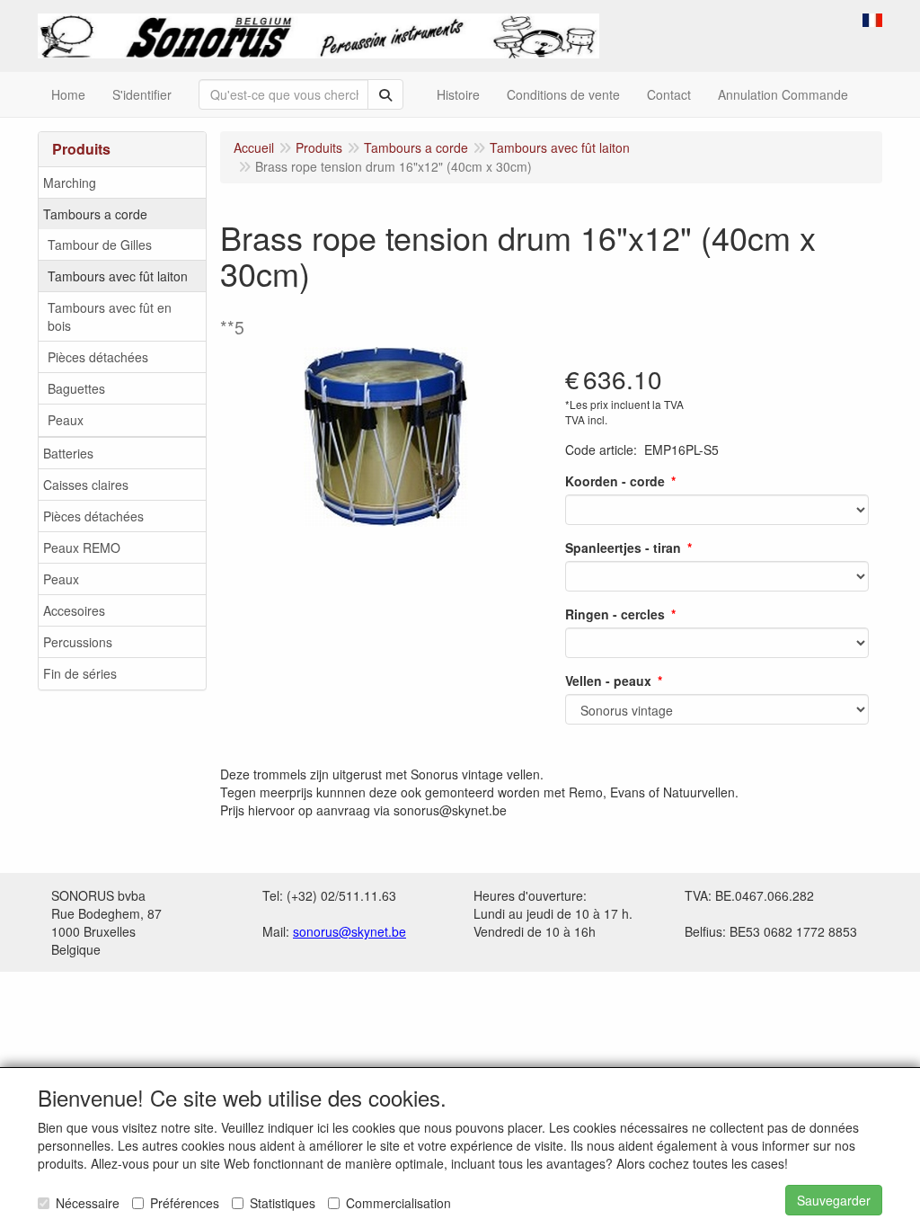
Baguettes (76, 388)
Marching (69, 182)
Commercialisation (398, 1203)
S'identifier (142, 94)
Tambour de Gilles (100, 245)
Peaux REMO (81, 547)
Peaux (66, 420)
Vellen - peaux (608, 681)
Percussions (77, 642)
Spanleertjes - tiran (623, 547)
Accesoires (74, 610)
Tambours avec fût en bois (110, 316)
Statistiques (282, 1203)
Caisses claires (85, 485)
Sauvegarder (834, 1200)
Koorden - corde (615, 481)
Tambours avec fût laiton (118, 276)
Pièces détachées (98, 357)
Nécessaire (87, 1203)
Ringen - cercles (615, 614)
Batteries (68, 453)
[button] (872, 18)
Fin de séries (80, 673)
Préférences (184, 1203)
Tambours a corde (95, 214)
